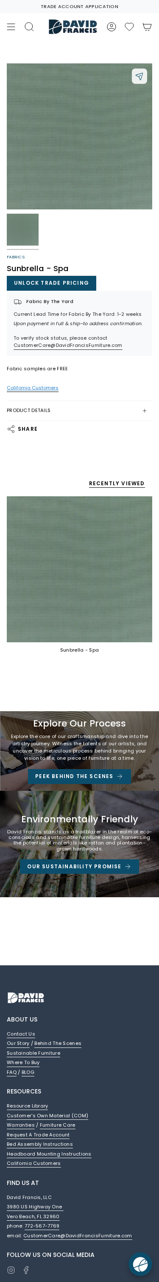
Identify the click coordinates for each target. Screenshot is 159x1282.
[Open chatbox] (140, 1264)
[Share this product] (139, 76)
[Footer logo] (26, 997)
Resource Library (27, 1105)
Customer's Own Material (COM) (47, 1115)
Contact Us (21, 1033)
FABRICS (16, 257)
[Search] (29, 27)
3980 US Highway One (35, 1206)
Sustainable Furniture (33, 1053)
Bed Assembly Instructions (40, 1144)
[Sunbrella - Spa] (79, 569)
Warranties (21, 1125)
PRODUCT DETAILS (28, 410)
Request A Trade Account (38, 1134)
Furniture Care (57, 1125)
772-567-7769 (42, 1225)
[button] (129, 27)
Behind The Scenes (57, 1043)
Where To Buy (23, 1062)
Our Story (18, 1043)
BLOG (28, 1072)
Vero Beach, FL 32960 (33, 1216)
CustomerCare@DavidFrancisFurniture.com (68, 345)
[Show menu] (11, 27)
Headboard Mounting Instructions (49, 1153)
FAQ (12, 1072)
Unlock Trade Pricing (51, 282)
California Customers (34, 1163)
